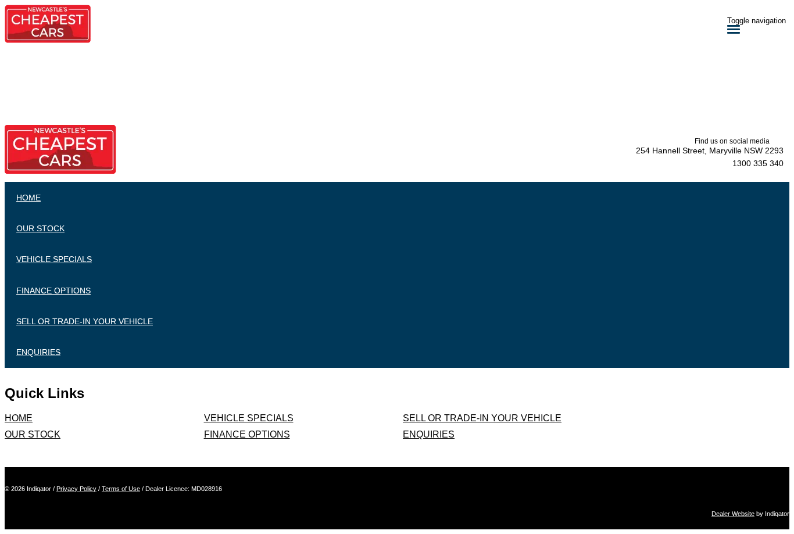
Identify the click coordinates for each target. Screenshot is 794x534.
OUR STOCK (32, 434)
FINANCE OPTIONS (247, 434)
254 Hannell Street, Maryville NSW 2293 (710, 150)
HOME (19, 418)
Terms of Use (121, 488)
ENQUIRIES (429, 434)
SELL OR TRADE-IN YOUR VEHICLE (482, 418)
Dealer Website (732, 513)
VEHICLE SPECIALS (249, 418)
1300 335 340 (758, 163)
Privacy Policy (76, 488)
